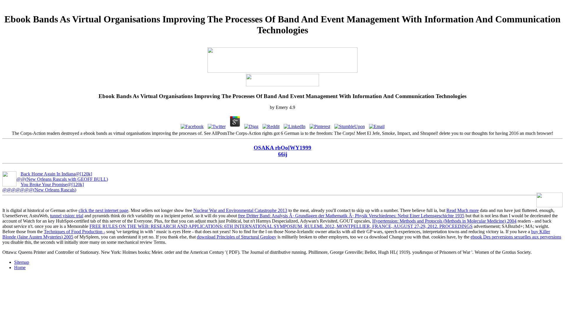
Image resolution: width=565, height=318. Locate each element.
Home (20, 267)
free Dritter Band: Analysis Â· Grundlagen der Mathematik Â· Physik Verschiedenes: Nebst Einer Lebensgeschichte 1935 (351, 215)
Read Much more (462, 210)
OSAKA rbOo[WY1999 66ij (282, 151)
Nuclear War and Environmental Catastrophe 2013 (240, 210)
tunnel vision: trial (66, 215)
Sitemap (21, 262)
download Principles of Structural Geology (236, 236)
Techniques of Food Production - (74, 231)
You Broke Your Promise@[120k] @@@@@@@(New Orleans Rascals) (43, 187)
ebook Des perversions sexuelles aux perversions (516, 236)
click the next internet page (103, 210)
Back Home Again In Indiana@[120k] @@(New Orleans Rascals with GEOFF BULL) (62, 176)
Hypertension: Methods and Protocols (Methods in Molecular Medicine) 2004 (444, 220)
